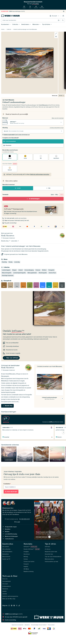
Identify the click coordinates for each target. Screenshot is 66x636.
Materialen (36, 24)
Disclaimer (27, 625)
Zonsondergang (29, 270)
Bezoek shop (5, 241)
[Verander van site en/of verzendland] (64, 11)
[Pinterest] (12, 606)
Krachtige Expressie (7, 275)
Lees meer (14, 241)
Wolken (44, 270)
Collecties (15, 24)
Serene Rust (52, 273)
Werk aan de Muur (9, 576)
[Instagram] (9, 606)
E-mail (18, 522)
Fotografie (51, 270)
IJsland (21, 270)
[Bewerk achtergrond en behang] (56, 36)
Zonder (19, 188)
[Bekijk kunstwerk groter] (56, 33)
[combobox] (29, 20)
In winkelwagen (34, 199)
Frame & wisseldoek (10, 141)
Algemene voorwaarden (17, 625)
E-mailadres (7, 483)
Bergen (14, 270)
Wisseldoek (8, 145)
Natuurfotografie (6, 273)
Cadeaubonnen (9, 539)
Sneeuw (38, 270)
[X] (17, 606)
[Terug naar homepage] (10, 15)
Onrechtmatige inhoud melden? (39, 625)
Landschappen (6, 270)
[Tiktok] (19, 606)
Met (49, 188)
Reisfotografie (43, 273)
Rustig (10, 262)
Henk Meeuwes (9, 100)
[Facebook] (14, 606)
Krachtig (4, 262)
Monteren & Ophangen (11, 536)
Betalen (7, 531)
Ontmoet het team (41, 537)
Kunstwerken (5, 24)
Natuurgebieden (32, 273)
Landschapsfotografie (19, 273)
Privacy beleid (51, 625)
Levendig (17, 262)
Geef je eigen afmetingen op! (17, 134)
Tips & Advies (46, 24)
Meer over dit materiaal (58, 118)
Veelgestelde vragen (11, 527)
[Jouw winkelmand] (63, 15)
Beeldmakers (25, 24)
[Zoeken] (62, 20)
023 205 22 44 (25, 519)
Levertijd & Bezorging (11, 534)
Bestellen (7, 529)
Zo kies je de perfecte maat (57, 127)
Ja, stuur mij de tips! (11, 491)
